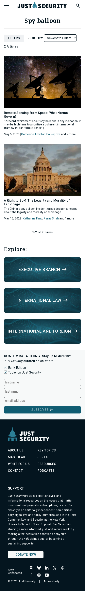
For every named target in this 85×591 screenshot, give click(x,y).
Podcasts (46, 471)
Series (43, 457)
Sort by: (36, 38)
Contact (15, 471)
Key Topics (47, 450)
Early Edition (17, 368)
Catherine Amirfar (33, 134)
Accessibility (51, 581)
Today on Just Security (24, 372)
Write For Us (19, 464)
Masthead (16, 457)
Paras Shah (51, 218)
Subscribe (39, 410)
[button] (77, 5)
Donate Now (25, 554)
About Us (16, 450)
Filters (14, 38)
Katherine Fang (32, 218)
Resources (47, 464)
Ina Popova (53, 134)
